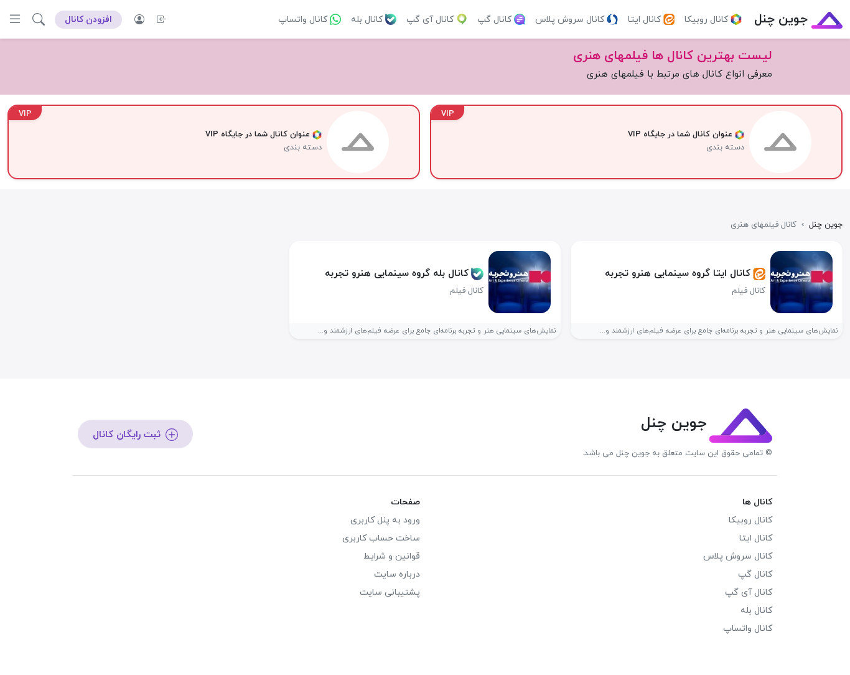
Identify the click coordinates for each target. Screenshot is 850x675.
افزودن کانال (88, 20)
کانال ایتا (644, 20)
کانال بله (367, 20)
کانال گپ (494, 20)
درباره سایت (397, 574)
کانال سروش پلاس (569, 20)
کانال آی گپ (430, 20)
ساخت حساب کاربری (381, 538)
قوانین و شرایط (391, 556)
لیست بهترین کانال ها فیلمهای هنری (672, 56)
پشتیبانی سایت (390, 592)
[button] (38, 19)
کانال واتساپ (302, 20)
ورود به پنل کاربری (385, 520)
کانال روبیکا (706, 20)
